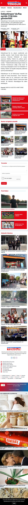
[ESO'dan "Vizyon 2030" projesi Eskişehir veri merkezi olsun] (21, 151)
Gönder (4, 183)
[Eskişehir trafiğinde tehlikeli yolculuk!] (21, 139)
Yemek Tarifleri (18, 378)
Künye (18, 375)
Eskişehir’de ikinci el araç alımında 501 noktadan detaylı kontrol (20, 132)
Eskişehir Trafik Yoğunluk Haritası (9, 366)
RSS (3, 385)
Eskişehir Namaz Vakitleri (8, 364)
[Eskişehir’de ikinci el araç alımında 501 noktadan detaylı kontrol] (21, 127)
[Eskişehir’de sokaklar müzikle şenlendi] (7, 139)
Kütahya (4, 378)
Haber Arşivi (5, 371)
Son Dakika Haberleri (7, 370)
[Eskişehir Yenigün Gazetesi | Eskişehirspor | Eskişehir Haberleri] (14, 3)
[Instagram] (16, 358)
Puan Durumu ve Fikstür (7, 367)
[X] (14, 358)
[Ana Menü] (1, 3)
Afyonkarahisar (17, 7)
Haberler (3, 11)
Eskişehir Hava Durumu (7, 363)
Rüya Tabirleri (10, 378)
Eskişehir (3, 7)
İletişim (13, 375)
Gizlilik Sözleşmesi (6, 375)
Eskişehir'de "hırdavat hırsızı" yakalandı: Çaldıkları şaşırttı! (6, 132)
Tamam (14, 503)
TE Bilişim (17, 389)
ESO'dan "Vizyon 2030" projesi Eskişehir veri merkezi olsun (20, 156)
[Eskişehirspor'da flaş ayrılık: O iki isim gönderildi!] (14, 39)
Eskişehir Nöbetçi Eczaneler (8, 361)
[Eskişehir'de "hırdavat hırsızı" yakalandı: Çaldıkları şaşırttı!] (7, 127)
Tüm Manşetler (6, 369)
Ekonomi (17, 377)
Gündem (9, 7)
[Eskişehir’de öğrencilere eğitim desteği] (7, 151)
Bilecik (25, 7)
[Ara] (26, 3)
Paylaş (4, 49)
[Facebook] (12, 358)
